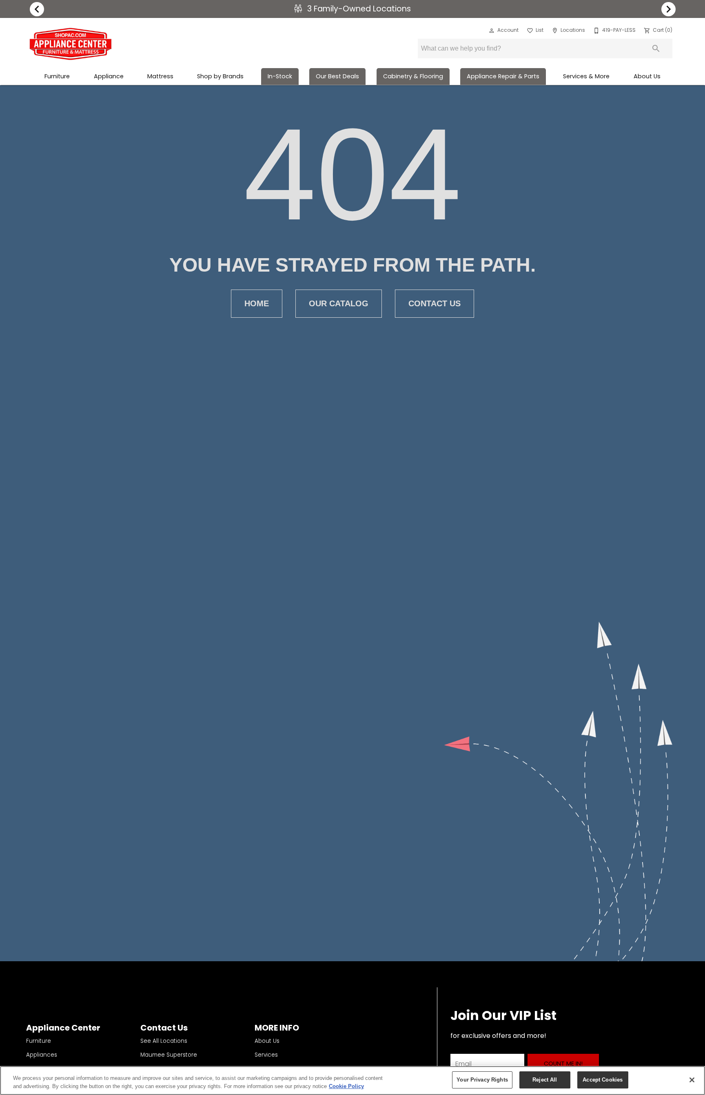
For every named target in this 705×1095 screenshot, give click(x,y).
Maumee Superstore (168, 1055)
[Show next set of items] (668, 9)
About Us (647, 76)
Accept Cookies (603, 1080)
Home (256, 303)
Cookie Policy (346, 1086)
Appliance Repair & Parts (503, 76)
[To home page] (70, 44)
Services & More (586, 76)
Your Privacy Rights (482, 1080)
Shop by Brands (220, 76)
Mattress (160, 76)
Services (266, 1055)
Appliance (109, 76)
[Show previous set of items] (36, 9)
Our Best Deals (337, 76)
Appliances (41, 1055)
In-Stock (280, 76)
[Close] (692, 1080)
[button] (492, 30)
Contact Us (434, 303)
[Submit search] (656, 48)
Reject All (544, 1080)
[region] (352, 1080)
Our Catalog (338, 303)
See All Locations (163, 1041)
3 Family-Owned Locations (358, 8)
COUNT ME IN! (563, 1064)
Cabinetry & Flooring (413, 76)
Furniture (57, 76)
